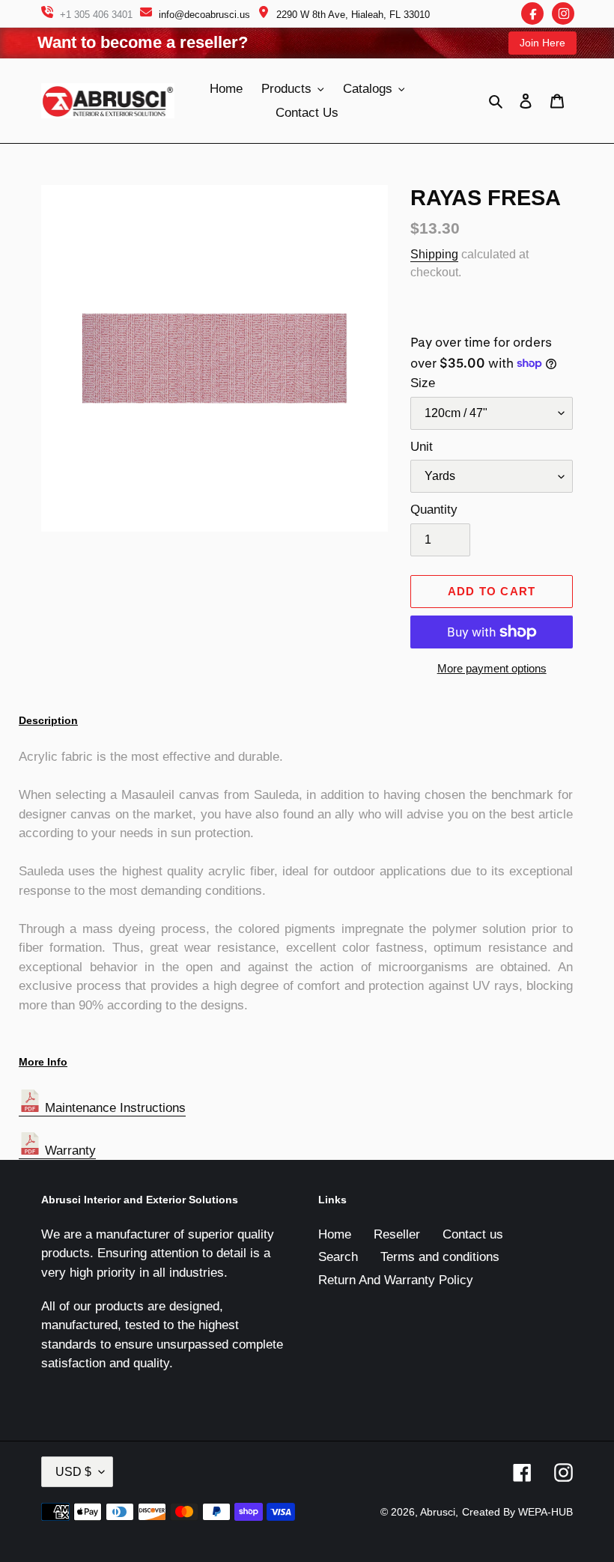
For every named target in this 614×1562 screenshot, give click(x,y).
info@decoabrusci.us (204, 14)
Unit (421, 447)
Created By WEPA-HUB (517, 1512)
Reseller (397, 1234)
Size (422, 383)
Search (338, 1257)
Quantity (434, 509)
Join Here (542, 43)
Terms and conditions (439, 1257)
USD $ (73, 1471)
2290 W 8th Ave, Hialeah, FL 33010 (353, 14)
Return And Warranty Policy (395, 1280)
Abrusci (437, 1512)
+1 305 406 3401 (96, 14)
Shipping (434, 254)
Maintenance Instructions (113, 1108)
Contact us (473, 1234)
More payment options (492, 668)
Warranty (68, 1150)
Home (334, 1234)
